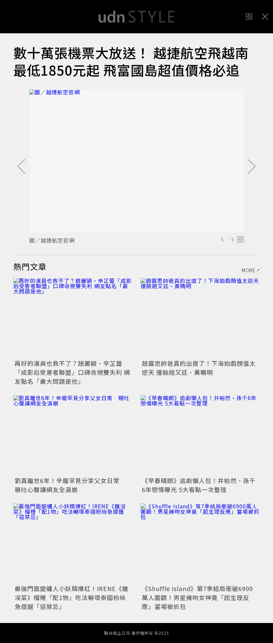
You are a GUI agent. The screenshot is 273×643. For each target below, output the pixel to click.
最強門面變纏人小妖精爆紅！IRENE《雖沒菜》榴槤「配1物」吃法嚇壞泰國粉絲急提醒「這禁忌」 (72, 597)
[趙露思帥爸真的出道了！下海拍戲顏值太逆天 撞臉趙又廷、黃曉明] (200, 317)
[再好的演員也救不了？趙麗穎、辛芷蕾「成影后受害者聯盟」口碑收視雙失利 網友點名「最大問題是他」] (73, 317)
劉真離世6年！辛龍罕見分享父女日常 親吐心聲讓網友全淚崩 (70, 485)
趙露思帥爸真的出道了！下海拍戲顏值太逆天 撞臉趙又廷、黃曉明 (199, 367)
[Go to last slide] (21, 167)
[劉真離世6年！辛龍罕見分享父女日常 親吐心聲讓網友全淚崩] (73, 435)
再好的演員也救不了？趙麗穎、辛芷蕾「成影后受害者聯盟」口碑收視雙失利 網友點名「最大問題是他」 (72, 372)
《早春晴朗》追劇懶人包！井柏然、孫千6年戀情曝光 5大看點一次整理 (199, 485)
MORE (249, 270)
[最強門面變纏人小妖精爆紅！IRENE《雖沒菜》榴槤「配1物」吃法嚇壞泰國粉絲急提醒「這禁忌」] (73, 543)
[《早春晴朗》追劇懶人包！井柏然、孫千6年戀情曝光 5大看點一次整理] (200, 435)
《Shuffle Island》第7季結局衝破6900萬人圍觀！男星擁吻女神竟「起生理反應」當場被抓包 (197, 597)
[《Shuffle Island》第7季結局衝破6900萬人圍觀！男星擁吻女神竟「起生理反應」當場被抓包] (200, 543)
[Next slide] (252, 167)
